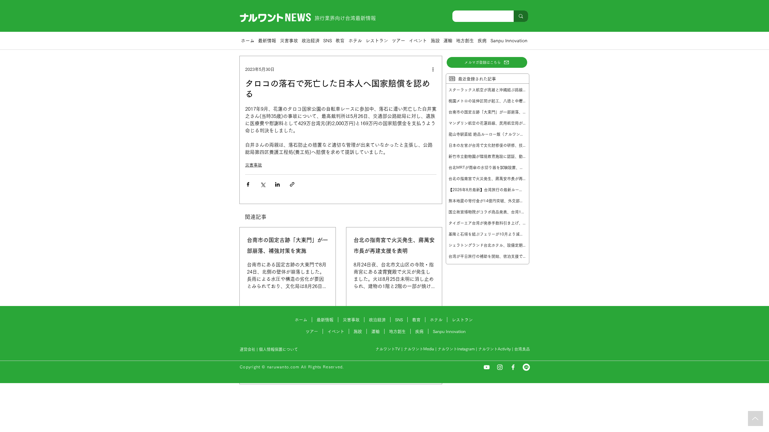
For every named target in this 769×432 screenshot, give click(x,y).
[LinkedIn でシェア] (277, 184)
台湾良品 (522, 349)
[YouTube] (486, 367)
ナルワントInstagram (456, 349)
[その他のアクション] (432, 69)
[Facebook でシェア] (248, 184)
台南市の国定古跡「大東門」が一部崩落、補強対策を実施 (287, 245)
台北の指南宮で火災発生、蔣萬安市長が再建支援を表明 (394, 245)
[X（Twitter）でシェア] (263, 184)
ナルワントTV (387, 349)
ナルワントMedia (419, 349)
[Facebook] (513, 367)
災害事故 (253, 165)
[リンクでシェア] (292, 184)
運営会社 (247, 349)
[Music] (755, 418)
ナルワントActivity (494, 349)
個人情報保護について (279, 349)
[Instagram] (499, 367)
